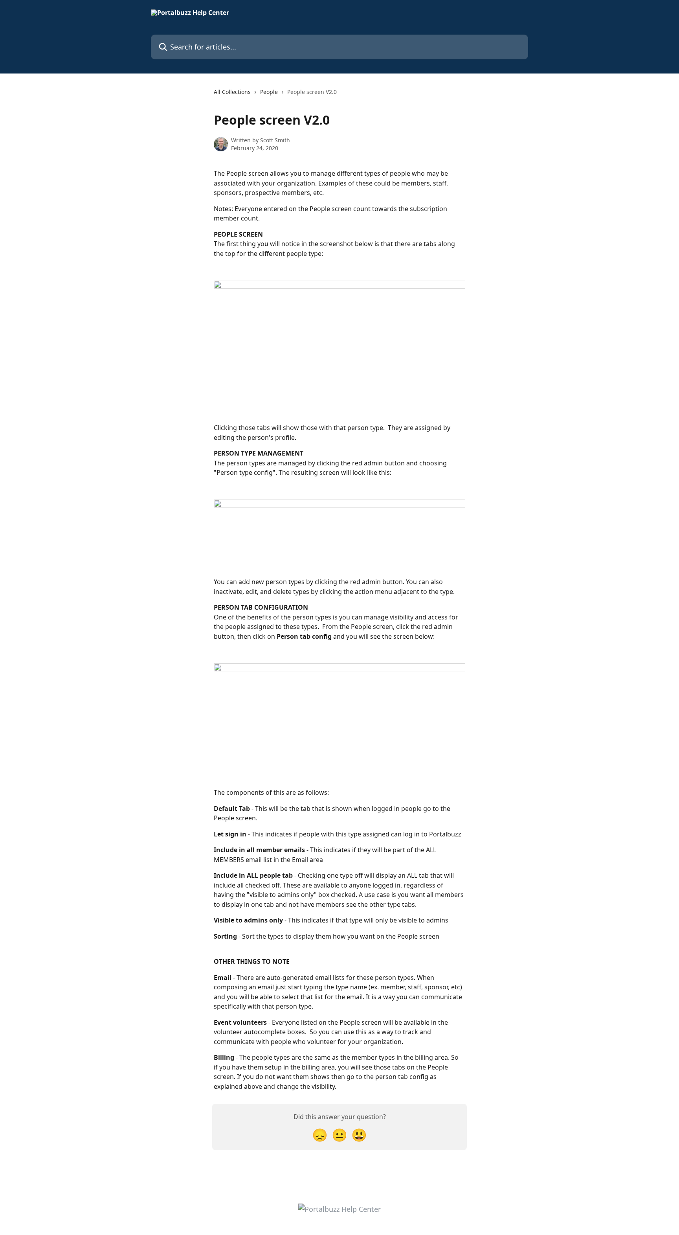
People (269, 92)
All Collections (232, 92)
